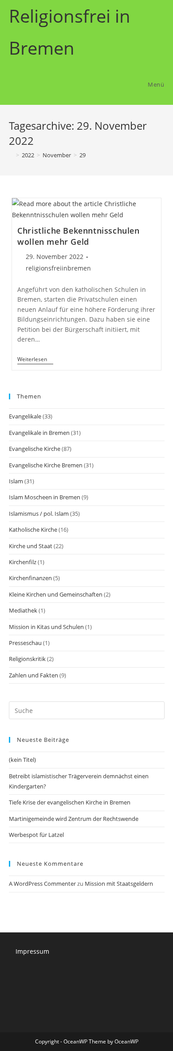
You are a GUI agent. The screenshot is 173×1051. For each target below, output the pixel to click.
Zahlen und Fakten (33, 675)
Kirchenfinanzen (30, 578)
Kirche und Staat (30, 546)
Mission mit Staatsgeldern (119, 884)
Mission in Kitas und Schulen (46, 627)
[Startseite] (11, 155)
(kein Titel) (22, 760)
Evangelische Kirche (34, 449)
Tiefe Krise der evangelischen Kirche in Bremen (69, 802)
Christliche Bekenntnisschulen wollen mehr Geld (78, 236)
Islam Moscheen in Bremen (44, 497)
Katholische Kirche (33, 529)
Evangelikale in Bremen (39, 433)
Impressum (32, 951)
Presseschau (25, 643)
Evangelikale (25, 416)
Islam (16, 481)
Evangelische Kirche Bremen (46, 465)
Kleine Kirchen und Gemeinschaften (55, 594)
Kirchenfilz (22, 562)
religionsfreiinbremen (58, 268)
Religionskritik (27, 659)
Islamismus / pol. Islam (39, 514)
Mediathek (23, 610)
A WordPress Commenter (42, 884)
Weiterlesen (35, 360)
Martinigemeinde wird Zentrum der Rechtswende (73, 819)
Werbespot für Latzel (36, 835)
